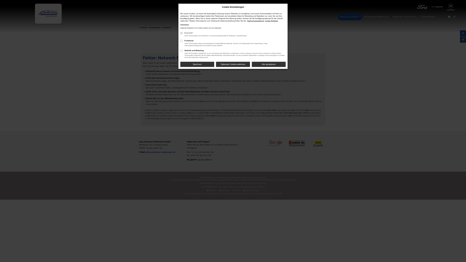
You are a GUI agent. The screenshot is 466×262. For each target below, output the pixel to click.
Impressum (184, 24)
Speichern (197, 64)
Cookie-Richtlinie (271, 21)
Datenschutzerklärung (255, 21)
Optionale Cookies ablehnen (233, 64)
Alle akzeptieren (269, 64)
